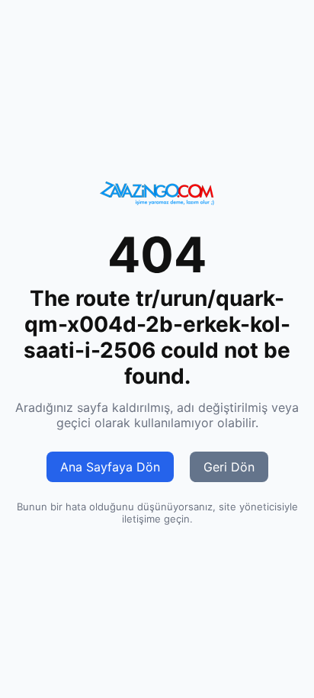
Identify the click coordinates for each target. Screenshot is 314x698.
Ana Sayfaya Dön (110, 466)
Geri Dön (229, 466)
